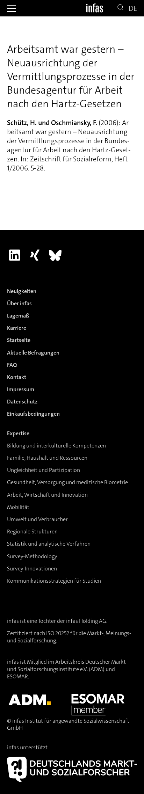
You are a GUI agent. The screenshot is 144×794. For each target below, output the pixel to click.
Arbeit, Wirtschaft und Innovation (47, 494)
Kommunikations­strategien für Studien (54, 580)
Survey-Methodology (32, 556)
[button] (11, 8)
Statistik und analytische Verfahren (49, 543)
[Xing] (34, 255)
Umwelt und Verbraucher (37, 519)
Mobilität (18, 507)
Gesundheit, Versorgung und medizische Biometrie (67, 482)
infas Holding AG (86, 621)
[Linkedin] (14, 255)
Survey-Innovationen (32, 568)
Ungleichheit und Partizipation (43, 470)
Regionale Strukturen (32, 531)
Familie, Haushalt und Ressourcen (47, 457)
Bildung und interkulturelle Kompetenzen (56, 445)
